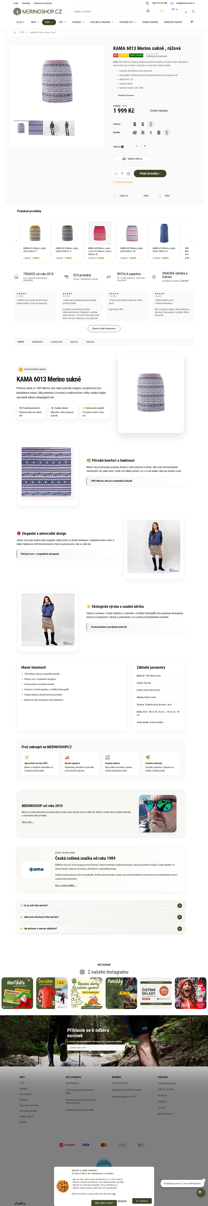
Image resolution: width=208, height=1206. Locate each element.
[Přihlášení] (185, 12)
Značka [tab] (90, 342)
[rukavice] (151, 132)
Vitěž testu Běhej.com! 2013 (124, 1097)
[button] (16, 240)
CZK (173, 9)
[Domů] (16, 32)
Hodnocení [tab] (56, 342)
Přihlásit (135, 1042)
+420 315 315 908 (165, 1089)
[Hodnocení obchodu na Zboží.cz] (20, 1203)
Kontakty (26, 3)
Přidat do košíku (149, 173)
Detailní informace (126, 95)
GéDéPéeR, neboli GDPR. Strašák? (126, 1090)
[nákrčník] (159, 132)
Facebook (162, 1095)
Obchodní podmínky (28, 1111)
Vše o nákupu (25, 1094)
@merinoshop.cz (165, 1113)
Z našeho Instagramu (108, 972)
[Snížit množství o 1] (116, 174)
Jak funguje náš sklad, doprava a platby (80, 1091)
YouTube (162, 1107)
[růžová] (151, 124)
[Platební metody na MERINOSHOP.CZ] (67, 1144)
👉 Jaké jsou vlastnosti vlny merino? (100, 917)
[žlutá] (143, 124)
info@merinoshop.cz (167, 1083)
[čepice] (135, 132)
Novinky (23, 1122)
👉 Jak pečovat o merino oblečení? (100, 928)
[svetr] (143, 132)
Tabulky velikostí (27, 1116)
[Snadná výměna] (121, 763)
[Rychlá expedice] (81, 763)
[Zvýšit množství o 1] (128, 174)
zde (114, 1193)
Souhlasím (143, 1201)
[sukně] (167, 132)
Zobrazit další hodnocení (103, 328)
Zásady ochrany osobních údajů (80, 1110)
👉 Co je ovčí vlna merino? (100, 905)
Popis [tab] (21, 342)
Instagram (162, 1101)
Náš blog (23, 1099)
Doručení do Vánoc (120, 1083)
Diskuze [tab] (74, 342)
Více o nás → (28, 822)
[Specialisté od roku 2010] (40, 763)
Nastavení (122, 1201)
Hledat (149, 11)
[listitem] (35, 241)
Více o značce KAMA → (66, 885)
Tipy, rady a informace (29, 1105)
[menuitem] (20, 22)
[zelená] (135, 124)
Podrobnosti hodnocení (156, 56)
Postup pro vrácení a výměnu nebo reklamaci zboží (81, 1101)
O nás (15, 3)
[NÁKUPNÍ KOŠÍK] (193, 11)
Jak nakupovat (72, 1083)
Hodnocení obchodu (43, 3)
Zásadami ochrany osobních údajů (109, 1054)
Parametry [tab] (37, 342)
